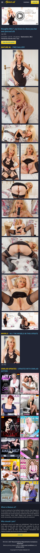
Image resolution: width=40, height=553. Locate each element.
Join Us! (34, 2)
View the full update (8, 42)
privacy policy (20, 547)
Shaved (10, 38)
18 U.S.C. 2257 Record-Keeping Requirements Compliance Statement (20, 542)
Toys (17, 38)
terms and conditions (27, 545)
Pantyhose (4, 38)
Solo (14, 38)
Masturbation (25, 37)
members (26, 2)
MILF (31, 37)
